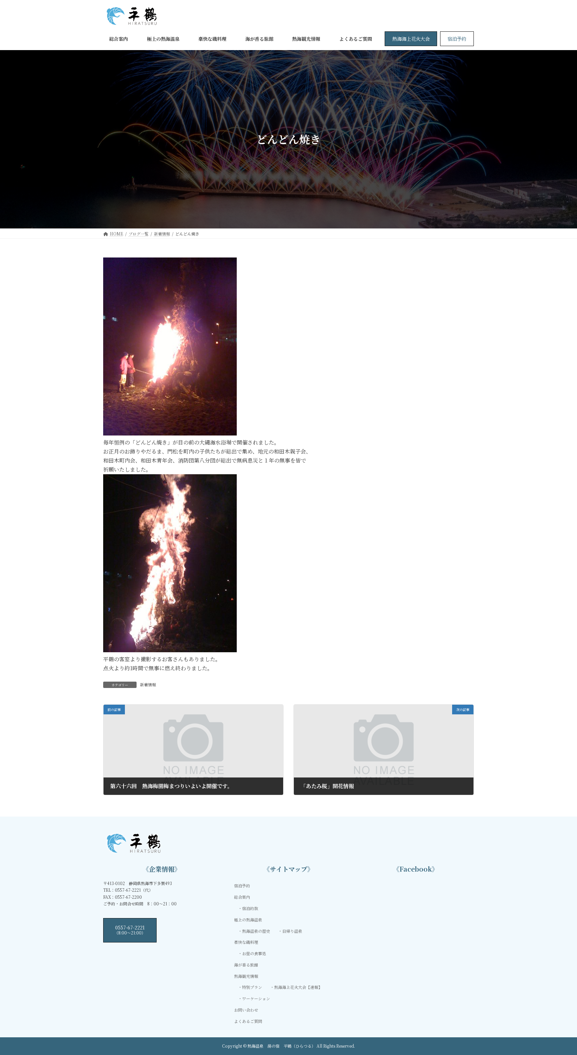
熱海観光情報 (246, 976)
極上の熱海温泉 (248, 919)
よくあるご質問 (248, 1021)
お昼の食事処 (254, 953)
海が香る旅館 (246, 965)
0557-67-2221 (130, 929)
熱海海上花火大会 (411, 38)
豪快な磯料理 (246, 942)
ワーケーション (256, 999)
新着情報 (148, 684)
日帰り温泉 (292, 931)
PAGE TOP (557, 1017)
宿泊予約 (456, 38)
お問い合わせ (246, 1010)
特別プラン (252, 987)
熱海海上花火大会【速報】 (298, 987)
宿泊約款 (250, 908)
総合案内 (242, 897)
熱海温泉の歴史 (256, 931)
